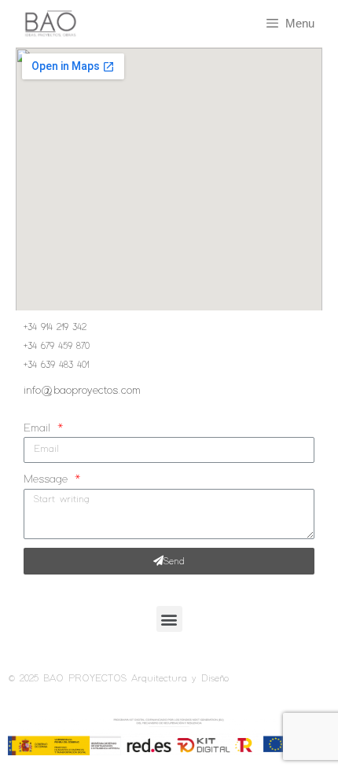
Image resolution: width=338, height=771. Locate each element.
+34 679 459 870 (57, 346)
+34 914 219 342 (55, 327)
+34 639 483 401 (56, 365)
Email (39, 428)
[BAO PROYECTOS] (43, 24)
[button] (169, 619)
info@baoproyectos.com (82, 390)
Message (48, 479)
